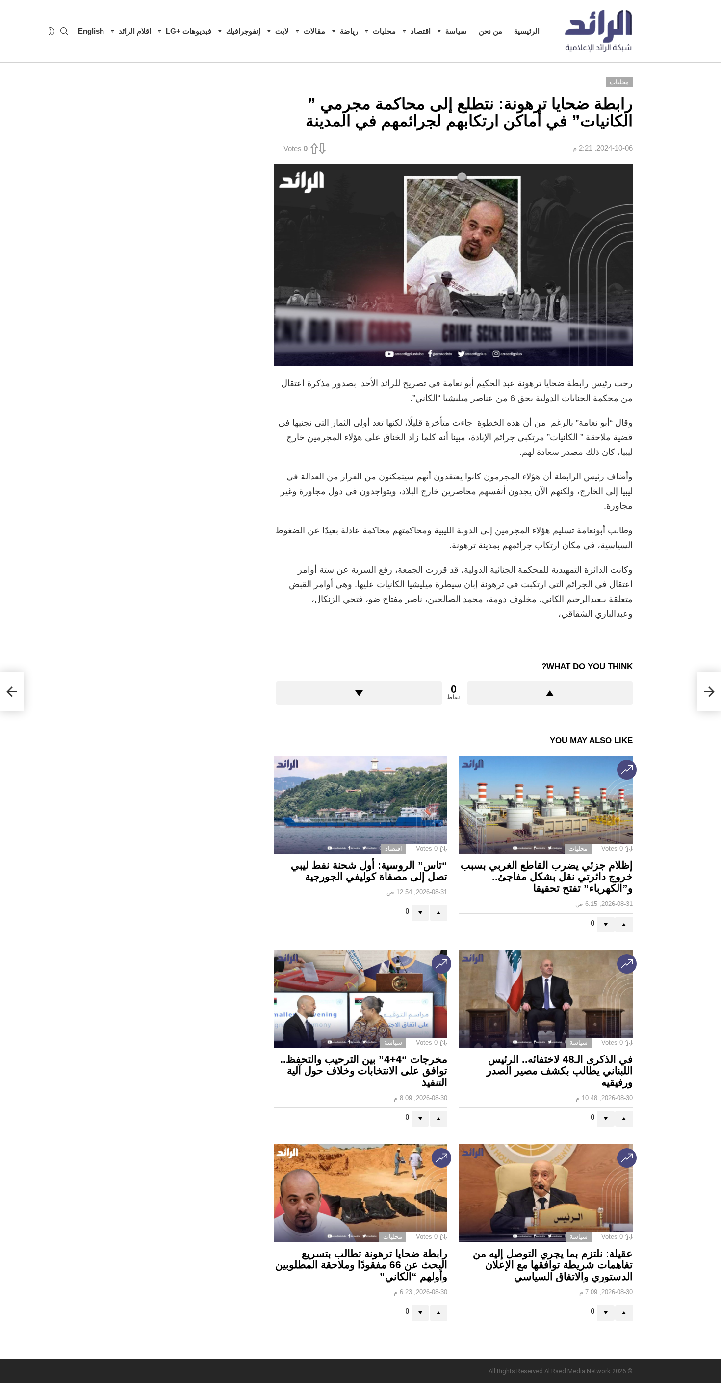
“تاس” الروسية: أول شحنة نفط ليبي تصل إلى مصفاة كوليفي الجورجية (369, 870)
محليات (384, 31)
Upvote (550, 693)
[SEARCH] (64, 31)
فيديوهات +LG (188, 31)
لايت (282, 31)
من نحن (490, 31)
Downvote (359, 693)
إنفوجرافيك (243, 31)
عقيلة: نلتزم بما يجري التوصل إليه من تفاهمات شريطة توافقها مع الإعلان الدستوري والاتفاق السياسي (553, 1265)
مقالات (314, 31)
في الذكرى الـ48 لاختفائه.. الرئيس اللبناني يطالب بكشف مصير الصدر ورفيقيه (560, 1071)
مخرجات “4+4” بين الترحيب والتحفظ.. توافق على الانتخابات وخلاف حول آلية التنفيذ (363, 1071)
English (91, 31)
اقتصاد (421, 31)
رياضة (349, 31)
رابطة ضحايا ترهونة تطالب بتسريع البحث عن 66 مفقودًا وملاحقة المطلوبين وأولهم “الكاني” (361, 1265)
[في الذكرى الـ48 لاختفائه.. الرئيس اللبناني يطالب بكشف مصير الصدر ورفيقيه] (546, 999)
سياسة (456, 31)
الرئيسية (527, 31)
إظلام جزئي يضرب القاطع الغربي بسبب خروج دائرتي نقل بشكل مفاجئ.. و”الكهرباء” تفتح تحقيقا (547, 876)
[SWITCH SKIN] (51, 31)
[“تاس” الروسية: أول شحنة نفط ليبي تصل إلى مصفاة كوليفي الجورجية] (360, 805)
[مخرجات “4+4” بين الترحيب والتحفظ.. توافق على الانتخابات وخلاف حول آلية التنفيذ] (360, 999)
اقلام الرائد (135, 31)
